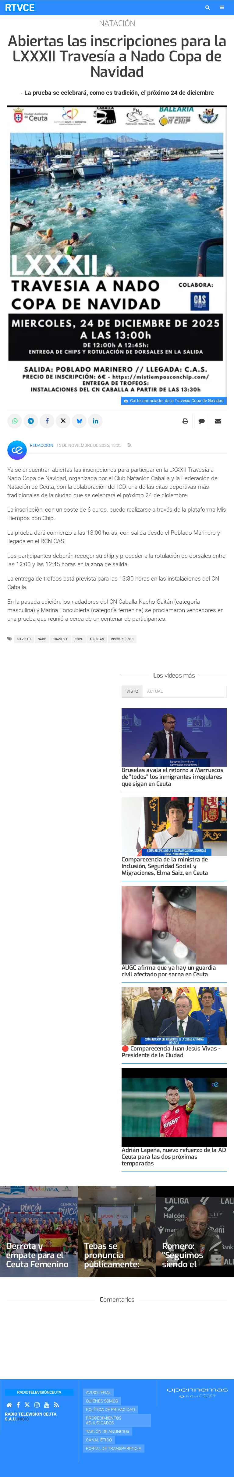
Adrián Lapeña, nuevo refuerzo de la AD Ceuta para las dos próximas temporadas (174, 1156)
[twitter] (27, 1405)
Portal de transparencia (113, 1448)
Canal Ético (99, 1439)
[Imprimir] (185, 421)
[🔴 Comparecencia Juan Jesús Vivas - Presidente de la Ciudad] (174, 1016)
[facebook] (18, 1405)
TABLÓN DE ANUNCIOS (107, 1431)
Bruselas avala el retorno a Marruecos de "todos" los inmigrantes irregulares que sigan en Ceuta (172, 776)
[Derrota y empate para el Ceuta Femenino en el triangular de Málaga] (39, 1231)
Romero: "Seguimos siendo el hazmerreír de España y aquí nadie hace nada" (194, 1269)
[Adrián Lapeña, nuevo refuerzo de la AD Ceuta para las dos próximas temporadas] (174, 1107)
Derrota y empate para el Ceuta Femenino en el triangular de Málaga (37, 1264)
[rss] (129, 445)
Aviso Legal (98, 1392)
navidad (24, 639)
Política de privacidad (110, 1409)
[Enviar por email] (218, 421)
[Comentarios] (201, 421)
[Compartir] (14, 421)
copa (79, 639)
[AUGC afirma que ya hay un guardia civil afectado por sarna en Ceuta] (174, 925)
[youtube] (46, 1405)
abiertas (97, 639)
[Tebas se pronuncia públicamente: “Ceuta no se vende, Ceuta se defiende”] (117, 1231)
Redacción (41, 445)
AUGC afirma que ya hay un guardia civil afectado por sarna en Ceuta (169, 971)
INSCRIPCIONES (122, 639)
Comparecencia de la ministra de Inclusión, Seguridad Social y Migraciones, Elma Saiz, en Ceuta (165, 866)
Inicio (23, 1419)
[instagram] (37, 1405)
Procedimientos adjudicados (103, 1420)
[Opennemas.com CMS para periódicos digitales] (197, 1392)
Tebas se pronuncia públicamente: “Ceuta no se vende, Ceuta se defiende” (114, 1269)
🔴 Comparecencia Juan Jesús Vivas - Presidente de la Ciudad (171, 1052)
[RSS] (56, 1405)
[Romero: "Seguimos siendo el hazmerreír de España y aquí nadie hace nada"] (195, 1231)
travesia (60, 639)
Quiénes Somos (102, 1401)
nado (42, 639)
